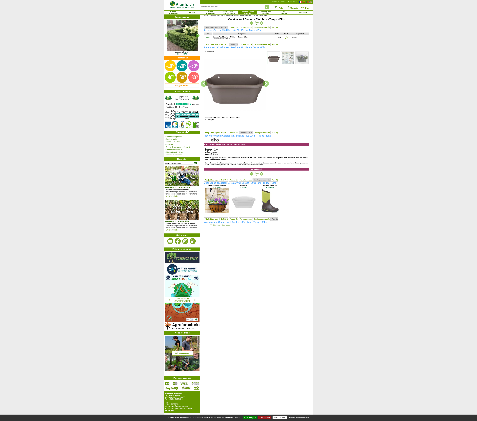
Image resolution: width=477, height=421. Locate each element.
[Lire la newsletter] (182, 197)
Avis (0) (275, 27)
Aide (280, 8)
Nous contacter (172, 403)
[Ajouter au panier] (286, 39)
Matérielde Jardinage (210, 12)
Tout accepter (250, 418)
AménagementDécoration (266, 12)
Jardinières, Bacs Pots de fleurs (219, 15)
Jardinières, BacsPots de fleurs (247, 12)
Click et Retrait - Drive (174, 152)
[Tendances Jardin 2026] (269, 212)
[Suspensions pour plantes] (217, 212)
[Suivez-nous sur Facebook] (178, 241)
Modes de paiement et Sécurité (178, 147)
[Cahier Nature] (182, 321)
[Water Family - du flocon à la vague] (182, 274)
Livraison (169, 144)
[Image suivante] (266, 84)
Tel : (166, 399)
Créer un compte (278, 2)
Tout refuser (265, 418)
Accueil (206, 15)
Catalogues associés (262, 27)
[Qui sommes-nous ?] (182, 111)
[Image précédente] (204, 84)
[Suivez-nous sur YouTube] (170, 241)
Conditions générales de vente (177, 407)
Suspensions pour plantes (217, 185)
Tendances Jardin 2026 (269, 185)
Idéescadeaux (284, 12)
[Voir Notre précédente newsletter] (182, 231)
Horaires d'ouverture (174, 155)
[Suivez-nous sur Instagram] (185, 241)
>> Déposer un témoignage (220, 225)
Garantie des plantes (174, 137)
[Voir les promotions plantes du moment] (182, 87)
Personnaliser (280, 418)
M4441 (208, 37)
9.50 (279, 38)
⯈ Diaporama (209, 51)
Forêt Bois (303, 12)
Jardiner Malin (171, 139)
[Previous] (166, 35)
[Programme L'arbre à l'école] (182, 263)
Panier (308, 8)
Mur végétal (234, 15)
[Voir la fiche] (182, 35)
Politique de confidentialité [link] (299, 418)
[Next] (197, 35)
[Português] (307, 2)
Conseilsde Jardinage (173, 12)
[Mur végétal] (243, 212)
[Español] (303, 2)
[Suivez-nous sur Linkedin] (193, 241)
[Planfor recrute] (182, 370)
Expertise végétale (173, 142)
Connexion (292, 2)
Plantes (192, 12)
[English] (310, 2)
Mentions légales (172, 405)
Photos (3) (234, 27)
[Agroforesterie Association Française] (182, 329)
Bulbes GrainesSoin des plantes (229, 12)
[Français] (300, 2)
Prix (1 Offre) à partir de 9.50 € (216, 27)
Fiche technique (246, 27)
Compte (294, 8)
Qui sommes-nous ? (174, 150)
